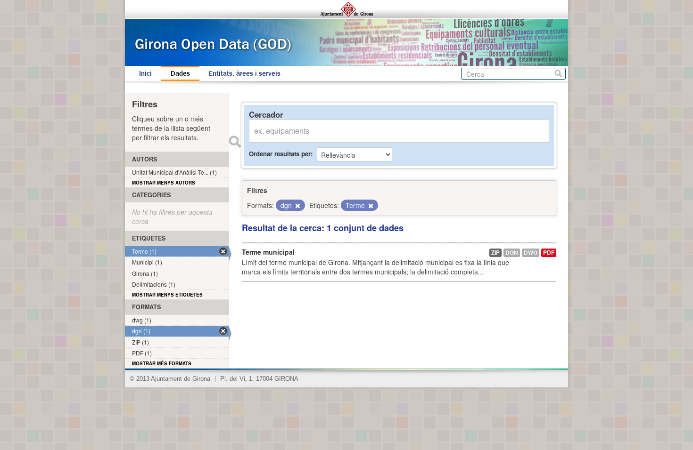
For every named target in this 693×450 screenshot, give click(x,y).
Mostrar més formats (161, 363)
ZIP (495, 253)
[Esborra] (297, 205)
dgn (511, 253)
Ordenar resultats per (280, 153)
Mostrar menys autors (163, 182)
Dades (180, 73)
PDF (548, 253)
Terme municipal (268, 252)
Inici (145, 73)
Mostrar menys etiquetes (167, 294)
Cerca (558, 74)
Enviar (235, 142)
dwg (530, 253)
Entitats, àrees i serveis (244, 73)
